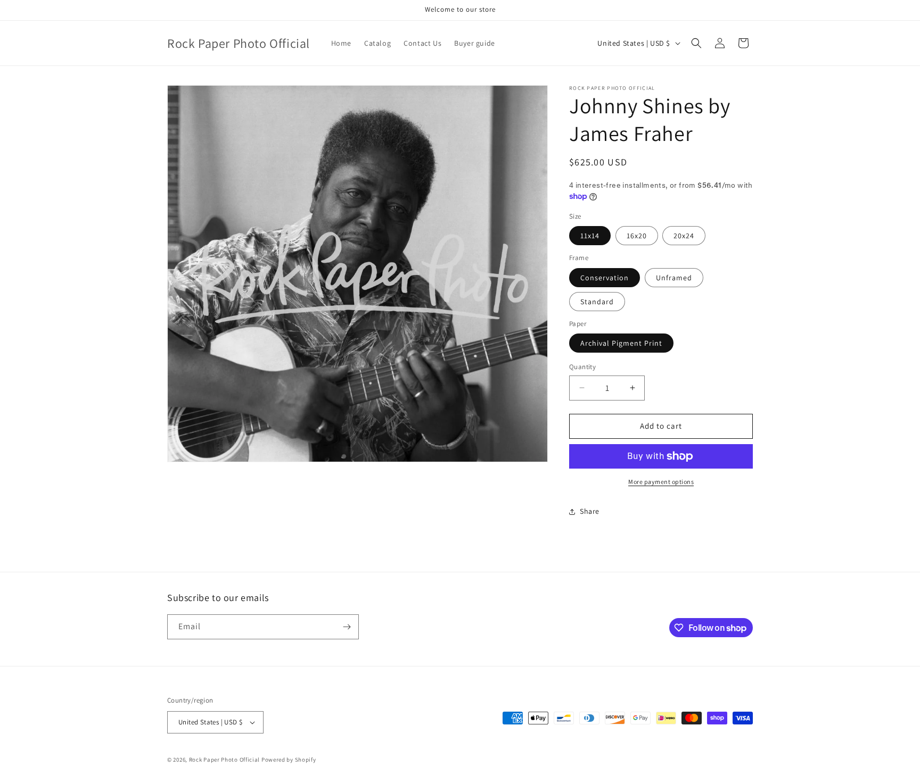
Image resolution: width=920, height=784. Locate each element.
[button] (696, 43)
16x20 (637, 235)
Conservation (604, 277)
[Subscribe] (346, 626)
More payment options (661, 482)
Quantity (582, 366)
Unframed (674, 277)
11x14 (589, 235)
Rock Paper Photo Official (225, 759)
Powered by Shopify (288, 759)
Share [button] (589, 511)
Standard (597, 301)
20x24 (683, 235)
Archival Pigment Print (621, 343)
